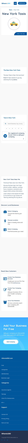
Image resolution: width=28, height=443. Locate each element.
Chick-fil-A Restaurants (7, 398)
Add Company (11, 342)
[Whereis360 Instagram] (4, 440)
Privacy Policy (5, 418)
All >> (2, 402)
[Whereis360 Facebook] (1, 440)
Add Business (22, 3)
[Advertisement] (14, 52)
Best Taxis (20, 33)
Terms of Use (5, 423)
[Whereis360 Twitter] (7, 440)
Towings (3, 394)
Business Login (5, 378)
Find (2, 365)
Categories (4, 369)
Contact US (4, 414)
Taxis (10, 10)
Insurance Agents (6, 390)
